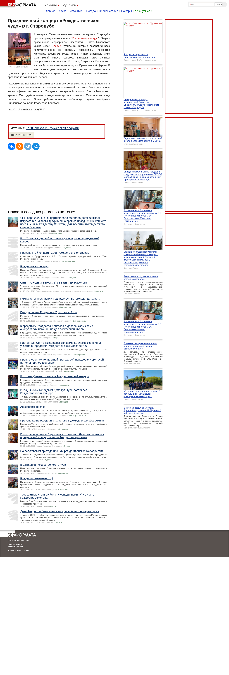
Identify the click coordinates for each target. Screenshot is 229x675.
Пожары (126, 11)
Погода (91, 11)
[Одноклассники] (19, 146)
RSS (27, 550)
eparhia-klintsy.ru (20, 67)
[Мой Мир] (36, 146)
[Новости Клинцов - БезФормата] (18, 4)
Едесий (56, 45)
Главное (50, 11)
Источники (76, 11)
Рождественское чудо (85, 38)
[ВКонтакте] (11, 146)
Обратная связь (15, 544)
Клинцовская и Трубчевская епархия (52, 128)
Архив (63, 11)
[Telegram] (27, 146)
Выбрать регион (15, 547)
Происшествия (108, 11)
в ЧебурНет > (143, 11)
